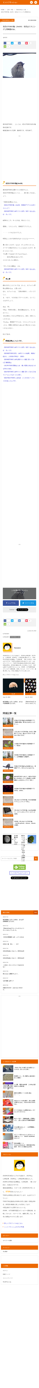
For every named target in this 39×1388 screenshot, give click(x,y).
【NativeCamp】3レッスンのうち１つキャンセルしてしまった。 (13, 929)
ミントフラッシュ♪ (10, 2)
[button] (31, 2)
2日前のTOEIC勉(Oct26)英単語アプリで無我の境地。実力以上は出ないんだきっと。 (24, 722)
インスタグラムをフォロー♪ (19, 873)
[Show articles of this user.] (7, 647)
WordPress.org (7, 1282)
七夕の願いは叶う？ (8, 981)
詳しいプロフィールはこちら (11, 674)
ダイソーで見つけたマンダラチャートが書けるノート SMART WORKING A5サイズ (25, 1136)
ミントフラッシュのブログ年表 (14, 1227)
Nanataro (6, 633)
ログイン (5, 1270)
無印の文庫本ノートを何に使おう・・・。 (22, 1093)
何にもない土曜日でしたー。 (11, 973)
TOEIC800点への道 (8, 20)
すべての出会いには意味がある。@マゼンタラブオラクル (24, 1111)
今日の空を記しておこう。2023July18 (13, 951)
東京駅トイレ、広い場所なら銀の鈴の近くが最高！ (24, 1076)
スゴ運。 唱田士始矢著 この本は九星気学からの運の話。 (24, 1085)
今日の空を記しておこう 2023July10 (13, 958)
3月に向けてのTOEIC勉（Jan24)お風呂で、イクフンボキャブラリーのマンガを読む (25, 812)
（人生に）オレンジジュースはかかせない (13, 965)
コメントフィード (8, 1278)
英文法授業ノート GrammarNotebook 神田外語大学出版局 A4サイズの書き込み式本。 (24, 1145)
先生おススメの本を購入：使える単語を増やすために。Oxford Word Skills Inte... (24, 1102)
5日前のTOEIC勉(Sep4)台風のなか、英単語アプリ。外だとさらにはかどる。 (25, 767)
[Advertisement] (19, 100)
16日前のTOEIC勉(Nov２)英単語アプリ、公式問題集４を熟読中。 (24, 755)
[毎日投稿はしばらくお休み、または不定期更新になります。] (13, 685)
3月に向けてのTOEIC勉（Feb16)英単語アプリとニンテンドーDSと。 (25, 800)
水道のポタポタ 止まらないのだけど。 (13, 988)
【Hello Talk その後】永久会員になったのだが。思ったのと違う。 (24, 1068)
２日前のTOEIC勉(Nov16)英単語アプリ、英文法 (24, 744)
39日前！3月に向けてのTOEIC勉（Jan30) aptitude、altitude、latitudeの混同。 (24, 823)
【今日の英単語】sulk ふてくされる (13, 937)
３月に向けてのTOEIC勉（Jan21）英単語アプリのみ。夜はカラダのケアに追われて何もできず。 (25, 733)
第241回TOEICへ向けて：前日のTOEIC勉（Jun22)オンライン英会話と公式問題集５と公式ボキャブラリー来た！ (25, 778)
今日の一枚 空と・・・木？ (11, 944)
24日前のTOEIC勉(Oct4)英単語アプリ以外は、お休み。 (24, 789)
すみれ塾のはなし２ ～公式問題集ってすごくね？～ (24, 1127)
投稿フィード (6, 1274)
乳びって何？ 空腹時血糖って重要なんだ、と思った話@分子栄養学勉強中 (24, 1119)
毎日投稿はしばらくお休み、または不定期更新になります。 (13, 702)
